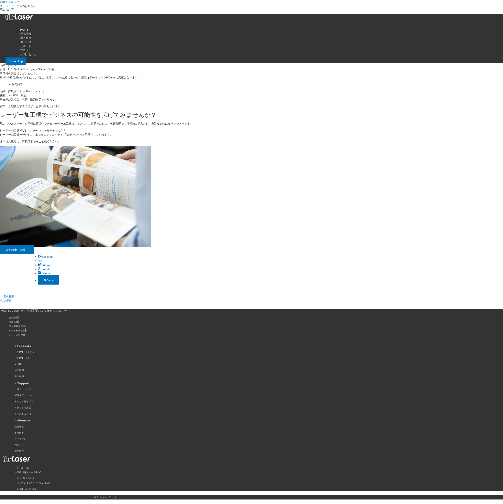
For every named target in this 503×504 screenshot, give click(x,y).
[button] (205, 23)
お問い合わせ (28, 54)
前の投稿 (7, 296)
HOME (5, 311)
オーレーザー (8, 9)
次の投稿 (7, 300)
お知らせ (18, 311)
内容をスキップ (9, 2)
